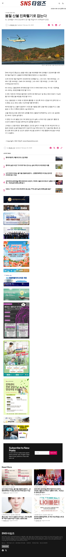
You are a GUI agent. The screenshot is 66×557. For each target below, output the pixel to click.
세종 (52, 514)
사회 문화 (7, 12)
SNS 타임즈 (13, 540)
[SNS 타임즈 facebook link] (3, 550)
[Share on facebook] (49, 25)
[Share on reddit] (56, 25)
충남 (19, 514)
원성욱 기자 (6, 492)
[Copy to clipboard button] (59, 25)
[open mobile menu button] (3, 3)
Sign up (3, 543)
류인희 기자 (13, 25)
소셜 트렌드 (13, 514)
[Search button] (59, 3)
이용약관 (29, 543)
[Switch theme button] (63, 3)
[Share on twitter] (52, 25)
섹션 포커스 (8, 514)
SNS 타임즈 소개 (10, 543)
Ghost (26, 540)
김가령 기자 (38, 494)
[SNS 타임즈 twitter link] (5, 550)
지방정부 (11, 12)
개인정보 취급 (35, 543)
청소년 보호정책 (43, 543)
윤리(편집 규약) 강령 (20, 543)
